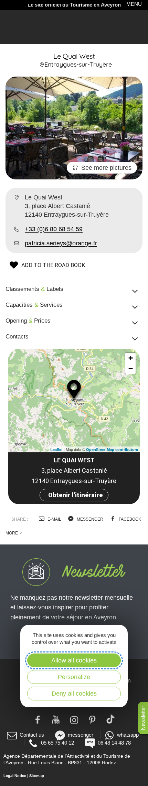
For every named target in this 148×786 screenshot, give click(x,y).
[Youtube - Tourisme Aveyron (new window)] (56, 719)
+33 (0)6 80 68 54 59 (54, 229)
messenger (89, 519)
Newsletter (143, 718)
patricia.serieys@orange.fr (61, 243)
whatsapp (128, 735)
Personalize (74, 677)
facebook (129, 519)
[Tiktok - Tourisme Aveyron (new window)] (110, 719)
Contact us (32, 735)
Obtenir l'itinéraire (75, 495)
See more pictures (106, 167)
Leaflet (56, 449)
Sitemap (36, 776)
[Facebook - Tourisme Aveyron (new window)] (37, 719)
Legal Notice (14, 776)
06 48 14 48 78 (114, 743)
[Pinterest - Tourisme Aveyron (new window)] (92, 719)
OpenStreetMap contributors (112, 449)
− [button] (130, 368)
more (12, 533)
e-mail (53, 519)
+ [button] (130, 358)
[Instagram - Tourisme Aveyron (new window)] (74, 719)
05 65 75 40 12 (57, 743)
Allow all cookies (74, 660)
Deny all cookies (74, 693)
